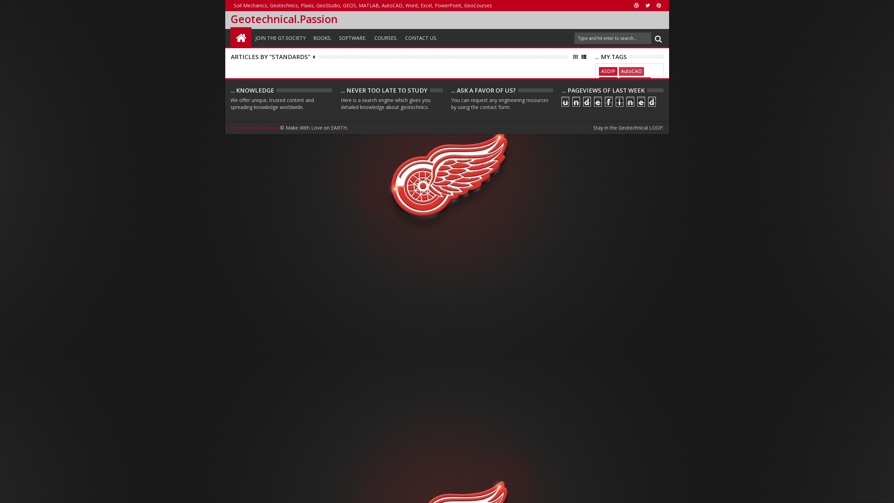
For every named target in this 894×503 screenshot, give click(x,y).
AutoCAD (631, 71)
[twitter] (648, 5)
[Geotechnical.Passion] (240, 37)
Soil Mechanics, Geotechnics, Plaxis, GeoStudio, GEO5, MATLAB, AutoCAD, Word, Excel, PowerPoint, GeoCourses (363, 5)
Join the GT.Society (280, 38)
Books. (322, 38)
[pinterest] (659, 5)
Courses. (385, 38)
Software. (352, 38)
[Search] (658, 38)
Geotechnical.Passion (284, 19)
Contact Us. (421, 38)
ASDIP (608, 71)
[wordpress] (637, 5)
